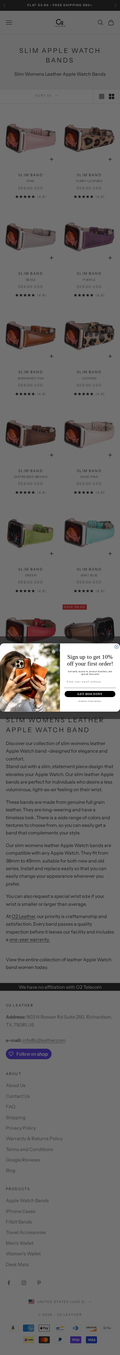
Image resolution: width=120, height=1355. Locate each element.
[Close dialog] (117, 647)
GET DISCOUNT (90, 694)
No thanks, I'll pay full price (90, 701)
